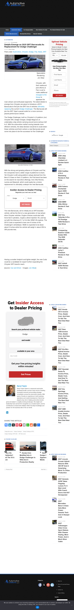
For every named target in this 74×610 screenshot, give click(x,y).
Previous (5, 451)
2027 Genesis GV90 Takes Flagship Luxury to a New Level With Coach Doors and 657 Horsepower (64, 487)
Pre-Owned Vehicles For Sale (57, 30)
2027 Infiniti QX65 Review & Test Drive (63, 265)
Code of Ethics (61, 593)
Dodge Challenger (26, 109)
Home (7, 30)
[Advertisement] (48, 15)
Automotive (17, 51)
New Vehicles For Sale (41, 30)
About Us (60, 581)
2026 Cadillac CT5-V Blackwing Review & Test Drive (63, 175)
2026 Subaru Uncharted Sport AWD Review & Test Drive (63, 191)
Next (45, 451)
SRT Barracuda (22, 433)
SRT (44, 51)
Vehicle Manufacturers (11, 34)
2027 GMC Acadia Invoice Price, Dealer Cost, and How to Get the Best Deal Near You (64, 416)
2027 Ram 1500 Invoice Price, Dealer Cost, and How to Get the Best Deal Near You (64, 336)
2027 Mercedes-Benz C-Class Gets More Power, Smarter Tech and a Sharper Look (63, 509)
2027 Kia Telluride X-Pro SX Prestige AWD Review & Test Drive (64, 219)
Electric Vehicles (37, 34)
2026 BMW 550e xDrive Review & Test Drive (63, 205)
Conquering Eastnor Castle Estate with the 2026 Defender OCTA (63, 236)
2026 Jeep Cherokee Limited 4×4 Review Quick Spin (63, 160)
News (40, 51)
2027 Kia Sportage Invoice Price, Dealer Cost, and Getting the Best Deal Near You (63, 396)
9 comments (14, 42)
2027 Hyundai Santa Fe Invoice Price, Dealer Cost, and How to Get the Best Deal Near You (63, 376)
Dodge (31, 51)
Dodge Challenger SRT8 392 (11, 433)
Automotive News (16, 30)
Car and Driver (16, 268)
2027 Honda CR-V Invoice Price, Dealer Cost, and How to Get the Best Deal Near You (64, 316)
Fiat (35, 51)
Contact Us (60, 589)
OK (37, 607)
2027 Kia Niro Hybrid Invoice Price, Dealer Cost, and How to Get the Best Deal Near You (64, 356)
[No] (72, 605)
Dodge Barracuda (9, 431)
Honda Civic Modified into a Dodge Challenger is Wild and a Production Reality (27, 457)
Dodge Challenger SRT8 (28, 431)
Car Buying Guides (28, 30)
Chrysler (25, 51)
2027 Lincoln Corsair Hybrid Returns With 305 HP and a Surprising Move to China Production (64, 466)
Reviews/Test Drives (25, 34)
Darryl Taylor (12, 49)
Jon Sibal (32, 268)
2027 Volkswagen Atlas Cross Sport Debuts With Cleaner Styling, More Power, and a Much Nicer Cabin (63, 532)
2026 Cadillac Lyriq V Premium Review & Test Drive (63, 252)
